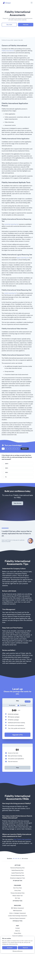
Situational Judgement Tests (17, 878)
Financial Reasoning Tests (17, 875)
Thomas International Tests (17, 893)
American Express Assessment (17, 918)
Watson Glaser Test (18, 895)
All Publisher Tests (17, 900)
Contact (17, 928)
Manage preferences (17, 951)
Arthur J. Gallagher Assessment (17, 913)
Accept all (9, 947)
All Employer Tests (17, 921)
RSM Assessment (17, 910)
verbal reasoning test (10, 293)
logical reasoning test (23, 257)
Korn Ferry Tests (17, 888)
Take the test (17, 503)
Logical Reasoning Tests (17, 873)
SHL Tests (17, 898)
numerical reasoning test (11, 224)
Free (17, 767)
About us (17, 930)
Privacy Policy (17, 933)
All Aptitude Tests (17, 880)
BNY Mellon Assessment (17, 908)
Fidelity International (8, 50)
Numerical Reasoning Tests (17, 868)
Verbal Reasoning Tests (17, 870)
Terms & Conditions (17, 936)
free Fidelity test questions (22, 839)
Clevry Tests (17, 890)
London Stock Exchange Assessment (17, 915)
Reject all (25, 947)
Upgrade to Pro (17, 735)
